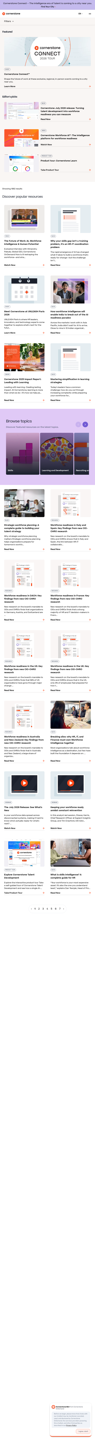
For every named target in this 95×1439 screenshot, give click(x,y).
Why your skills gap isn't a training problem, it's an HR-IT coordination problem (69, 206)
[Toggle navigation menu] (89, 13)
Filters (7, 21)
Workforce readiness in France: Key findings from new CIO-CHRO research (69, 560)
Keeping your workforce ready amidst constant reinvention (67, 772)
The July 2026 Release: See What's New (20, 770)
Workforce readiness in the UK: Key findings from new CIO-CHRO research (69, 631)
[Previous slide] (78, 424)
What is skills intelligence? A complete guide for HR (70, 839)
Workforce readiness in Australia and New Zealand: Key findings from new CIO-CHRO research (22, 703)
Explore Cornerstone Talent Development (22, 838)
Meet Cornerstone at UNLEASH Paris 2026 (22, 275)
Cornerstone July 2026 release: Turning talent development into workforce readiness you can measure (47, 103)
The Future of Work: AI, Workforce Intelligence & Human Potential (24, 206)
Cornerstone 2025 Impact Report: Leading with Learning (22, 344)
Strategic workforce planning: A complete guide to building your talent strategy (22, 490)
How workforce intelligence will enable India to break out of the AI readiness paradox (69, 276)
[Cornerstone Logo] (11, 13)
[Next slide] (85, 424)
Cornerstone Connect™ (13, 36)
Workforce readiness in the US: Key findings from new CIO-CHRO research (23, 631)
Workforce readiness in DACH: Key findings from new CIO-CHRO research (22, 560)
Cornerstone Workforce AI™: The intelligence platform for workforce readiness (39, 128)
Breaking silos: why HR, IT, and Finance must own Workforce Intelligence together (69, 701)
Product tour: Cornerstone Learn (18, 154)
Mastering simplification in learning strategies (70, 342)
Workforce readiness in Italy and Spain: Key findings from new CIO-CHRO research (69, 490)
